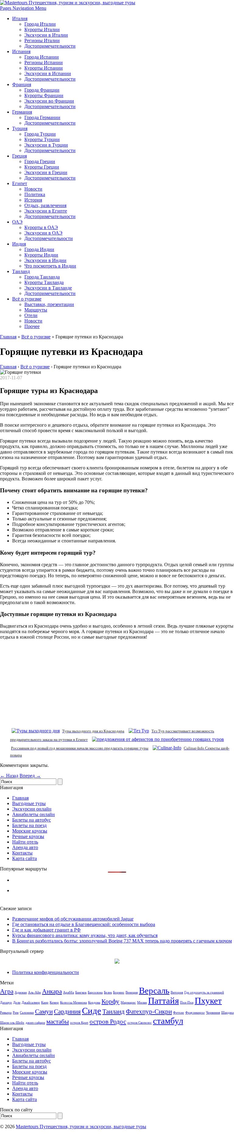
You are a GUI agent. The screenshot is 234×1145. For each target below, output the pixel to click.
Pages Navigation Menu (23, 8)
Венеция (132, 992)
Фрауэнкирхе (195, 1012)
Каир (44, 1002)
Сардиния (67, 1011)
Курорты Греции (41, 167)
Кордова (94, 1002)
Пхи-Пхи (186, 1002)
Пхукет (208, 1000)
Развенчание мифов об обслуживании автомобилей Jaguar (72, 918)
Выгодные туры (29, 803)
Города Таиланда (42, 276)
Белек (108, 992)
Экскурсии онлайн (31, 808)
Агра (6, 991)
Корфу (110, 1001)
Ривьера (6, 1012)
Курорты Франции (43, 95)
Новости (33, 188)
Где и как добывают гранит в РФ (46, 929)
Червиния (213, 1012)
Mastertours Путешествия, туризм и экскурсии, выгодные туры (81, 1126)
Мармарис (128, 1002)
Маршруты (35, 309)
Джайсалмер (31, 1002)
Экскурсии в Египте (45, 210)
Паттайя (163, 1000)
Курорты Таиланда (44, 282)
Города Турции (40, 134)
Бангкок (81, 992)
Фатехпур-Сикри (149, 1011)
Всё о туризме (26, 298)
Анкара (52, 991)
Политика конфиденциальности (45, 972)
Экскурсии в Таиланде (48, 287)
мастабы (57, 1021)
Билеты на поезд (29, 825)
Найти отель (25, 841)
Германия (22, 112)
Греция (19, 156)
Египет (19, 183)
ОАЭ (17, 221)
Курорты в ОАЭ (41, 227)
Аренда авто (25, 847)
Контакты (22, 852)
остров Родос (108, 1021)
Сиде (91, 1011)
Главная (8, 336)
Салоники (27, 1012)
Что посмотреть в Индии (50, 265)
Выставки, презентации (49, 304)
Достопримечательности (50, 46)
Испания (21, 51)
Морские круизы (29, 830)
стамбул (168, 1021)
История (33, 199)
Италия (19, 18)
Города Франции (41, 90)
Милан (142, 1002)
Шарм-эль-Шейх (12, 1022)
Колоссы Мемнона (73, 1002)
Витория (177, 992)
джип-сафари (35, 1022)
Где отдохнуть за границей (204, 992)
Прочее (32, 326)
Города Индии (39, 249)
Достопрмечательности (48, 238)
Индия (19, 243)
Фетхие (178, 1012)
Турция (19, 128)
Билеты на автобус (31, 819)
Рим (16, 1012)
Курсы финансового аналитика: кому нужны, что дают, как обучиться (85, 935)
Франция (21, 84)
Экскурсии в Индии (45, 260)
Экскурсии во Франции (49, 101)
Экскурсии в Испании (47, 73)
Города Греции (39, 161)
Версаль (154, 990)
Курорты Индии (41, 254)
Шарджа (227, 1012)
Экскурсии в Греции (45, 172)
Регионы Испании (43, 62)
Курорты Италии (42, 29)
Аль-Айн (34, 992)
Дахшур (6, 1002)
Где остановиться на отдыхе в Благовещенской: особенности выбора (83, 924)
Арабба (68, 992)
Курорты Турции (42, 139)
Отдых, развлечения (45, 205)
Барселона (95, 992)
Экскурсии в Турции (46, 145)
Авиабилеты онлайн (33, 814)
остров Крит (79, 1022)
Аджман (21, 992)
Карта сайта (24, 858)
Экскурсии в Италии (46, 35)
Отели (30, 315)
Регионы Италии (42, 40)
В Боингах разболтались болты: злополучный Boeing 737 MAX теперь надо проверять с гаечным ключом (122, 940)
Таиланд (21, 271)
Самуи (44, 1011)
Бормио (118, 992)
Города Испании (41, 57)
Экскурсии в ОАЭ (43, 232)
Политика (34, 194)
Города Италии (40, 24)
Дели (16, 1002)
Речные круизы (28, 836)
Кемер (54, 1002)
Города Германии (42, 117)
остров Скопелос (139, 1022)
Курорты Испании (43, 68)
